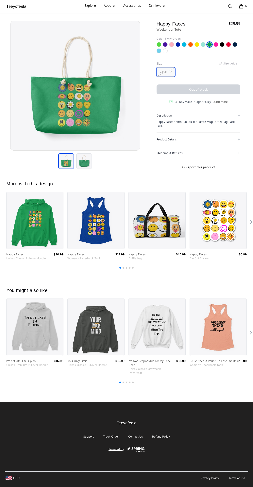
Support (88, 436)
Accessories (132, 5)
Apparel (109, 5)
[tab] (66, 161)
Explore (90, 5)
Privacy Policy (210, 478)
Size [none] (159, 63)
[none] (228, 63)
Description (164, 115)
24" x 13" (166, 72)
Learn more (220, 102)
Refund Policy (161, 436)
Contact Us (135, 436)
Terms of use (236, 478)
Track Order (111, 436)
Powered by (116, 449)
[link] (35, 220)
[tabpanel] (75, 86)
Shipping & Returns (170, 153)
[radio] (166, 72)
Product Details (167, 139)
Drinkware (157, 5)
